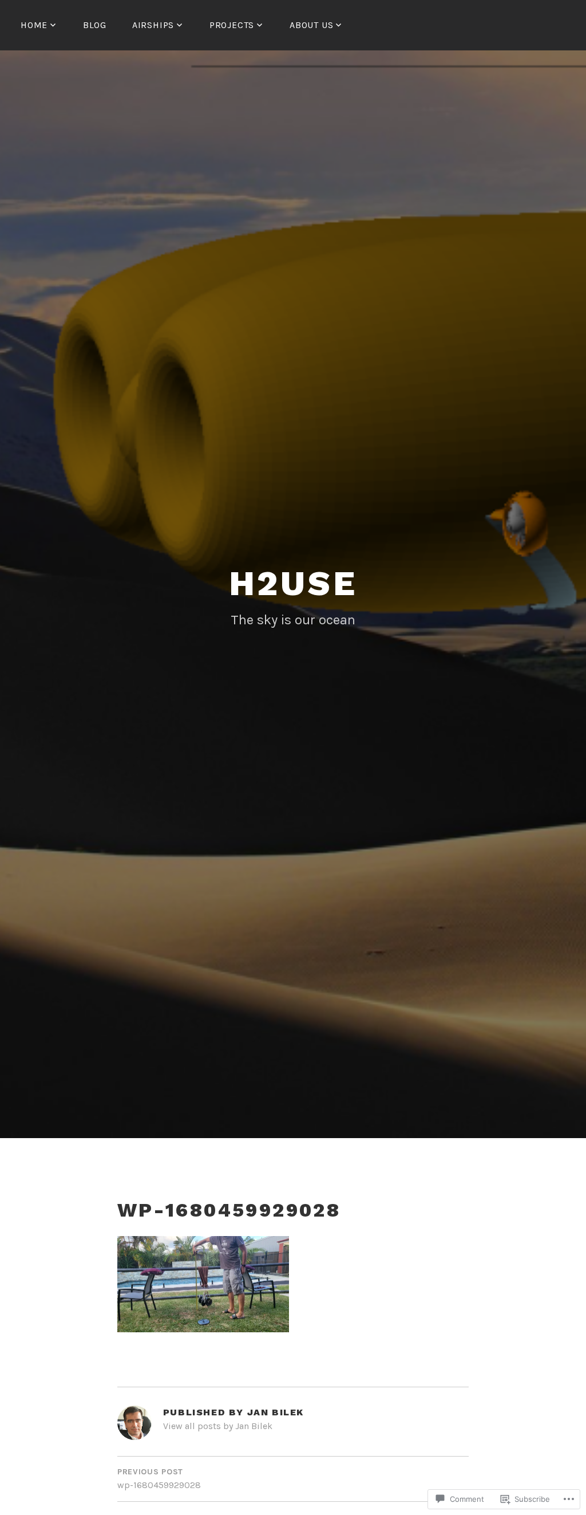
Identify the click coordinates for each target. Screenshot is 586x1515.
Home (34, 24)
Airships (153, 24)
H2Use (293, 583)
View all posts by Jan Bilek (217, 1425)
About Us (311, 24)
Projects (231, 24)
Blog (94, 24)
